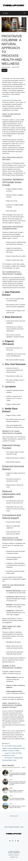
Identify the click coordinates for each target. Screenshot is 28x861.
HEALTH (4, 70)
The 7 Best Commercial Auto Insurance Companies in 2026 (16, 799)
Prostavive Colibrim (14, 750)
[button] (24, 13)
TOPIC (11, 779)
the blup (16, 851)
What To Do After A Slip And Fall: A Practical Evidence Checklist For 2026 (17, 783)
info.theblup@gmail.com (14, 827)
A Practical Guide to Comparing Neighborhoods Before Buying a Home (17, 774)
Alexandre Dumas (6, 67)
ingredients (5, 96)
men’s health (8, 746)
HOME (11, 770)
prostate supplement (13, 748)
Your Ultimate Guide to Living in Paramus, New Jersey (17, 806)
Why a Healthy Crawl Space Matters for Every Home (16, 791)
